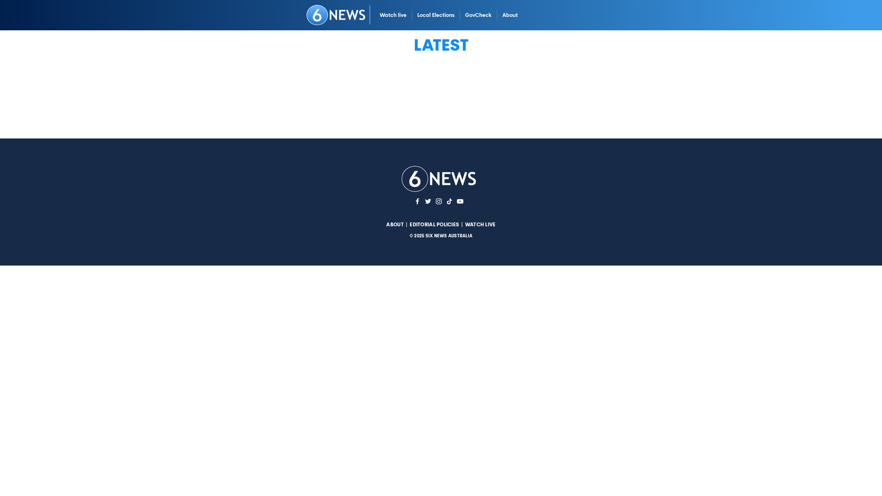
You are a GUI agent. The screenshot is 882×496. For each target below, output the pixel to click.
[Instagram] (439, 201)
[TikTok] (449, 201)
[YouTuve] (460, 201)
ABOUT (394, 224)
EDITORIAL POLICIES (434, 224)
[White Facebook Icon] (417, 201)
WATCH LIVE (480, 224)
